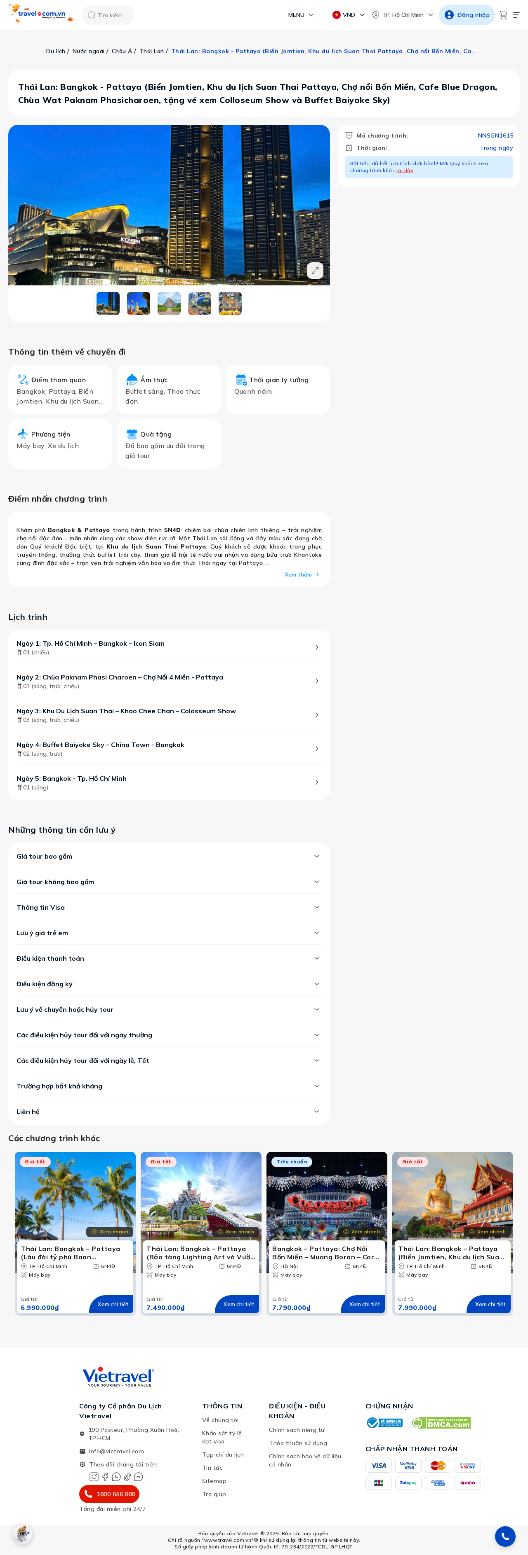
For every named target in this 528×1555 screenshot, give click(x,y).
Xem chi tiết (113, 1304)
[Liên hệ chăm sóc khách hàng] (505, 1536)
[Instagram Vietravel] (94, 1477)
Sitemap (214, 1481)
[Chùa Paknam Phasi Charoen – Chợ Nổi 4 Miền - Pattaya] (138, 303)
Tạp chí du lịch (223, 1454)
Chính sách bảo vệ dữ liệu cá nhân (305, 1460)
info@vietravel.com (116, 1451)
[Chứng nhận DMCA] (441, 1423)
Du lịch (56, 51)
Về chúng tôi (220, 1420)
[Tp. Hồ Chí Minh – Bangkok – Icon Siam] (108, 303)
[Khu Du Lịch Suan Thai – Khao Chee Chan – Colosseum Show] (169, 303)
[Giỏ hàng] (503, 15)
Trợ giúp (214, 1494)
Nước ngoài (89, 51)
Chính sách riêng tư (297, 1430)
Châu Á (122, 51)
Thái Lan (151, 51)
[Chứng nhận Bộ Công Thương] (384, 1423)
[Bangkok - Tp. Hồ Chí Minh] (230, 303)
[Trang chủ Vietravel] (42, 15)
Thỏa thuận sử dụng (298, 1443)
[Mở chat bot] (22, 1534)
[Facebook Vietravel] (105, 1477)
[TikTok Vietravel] (127, 1477)
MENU (296, 15)
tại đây (404, 170)
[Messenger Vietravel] (139, 1477)
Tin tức (212, 1467)
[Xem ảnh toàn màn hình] (315, 270)
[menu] (516, 15)
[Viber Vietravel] (116, 1477)
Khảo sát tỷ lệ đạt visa (222, 1437)
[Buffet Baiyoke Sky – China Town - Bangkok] (199, 303)
